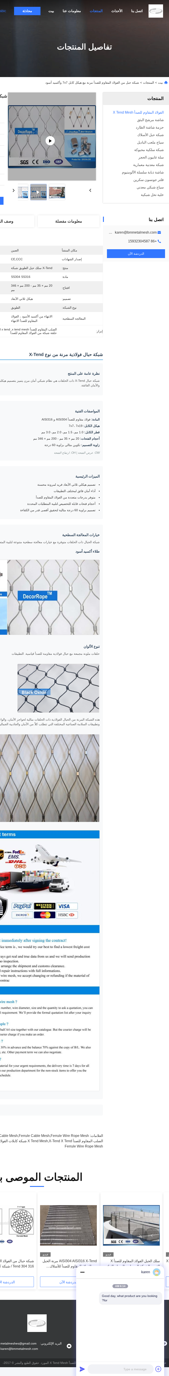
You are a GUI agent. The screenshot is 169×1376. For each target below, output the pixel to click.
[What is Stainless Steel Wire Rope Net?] (52, 136)
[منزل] (156, 11)
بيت (51, 11)
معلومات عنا (72, 11)
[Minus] (82, 1272)
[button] (152, 1236)
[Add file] (158, 1369)
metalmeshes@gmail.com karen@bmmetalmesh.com (114, 232)
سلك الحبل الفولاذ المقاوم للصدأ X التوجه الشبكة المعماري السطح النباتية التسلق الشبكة (132, 1264)
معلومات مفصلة (68, 221)
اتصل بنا (137, 11)
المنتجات (96, 11)
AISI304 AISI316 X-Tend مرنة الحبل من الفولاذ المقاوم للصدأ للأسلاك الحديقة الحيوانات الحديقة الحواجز (69, 1264)
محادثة (27, 11)
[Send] (82, 1369)
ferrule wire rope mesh (84, 1146)
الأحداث (116, 11)
